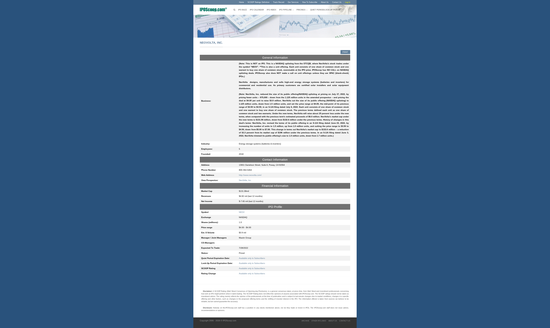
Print (345, 52)
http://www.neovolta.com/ (250, 175)
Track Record (278, 2)
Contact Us (336, 2)
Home (241, 2)
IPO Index (271, 10)
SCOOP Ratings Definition (258, 2)
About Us (325, 2)
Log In (347, 2)
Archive (305, 321)
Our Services (293, 2)
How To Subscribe (309, 2)
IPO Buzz (242, 10)
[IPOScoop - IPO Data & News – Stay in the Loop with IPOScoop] (214, 9)
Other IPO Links (318, 321)
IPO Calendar (257, 10)
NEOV (241, 212)
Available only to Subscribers (252, 258)
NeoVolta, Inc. (245, 180)
